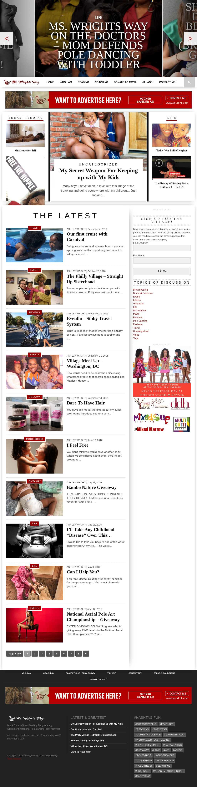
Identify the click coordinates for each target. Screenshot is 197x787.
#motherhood (164, 760)
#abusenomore (164, 755)
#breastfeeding (145, 724)
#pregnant (142, 771)
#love (156, 750)
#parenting (142, 776)
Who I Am (66, 82)
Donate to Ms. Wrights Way (80, 673)
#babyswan (159, 729)
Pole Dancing (140, 321)
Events (136, 296)
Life (135, 307)
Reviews (137, 324)
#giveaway (142, 750)
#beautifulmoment (147, 745)
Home (50, 82)
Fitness (137, 300)
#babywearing (172, 745)
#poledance (143, 755)
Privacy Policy (98, 679)
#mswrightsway (174, 734)
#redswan (142, 729)
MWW (136, 314)
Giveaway (138, 303)
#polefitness (144, 765)
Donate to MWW (125, 82)
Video (136, 334)
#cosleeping (143, 760)
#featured (167, 724)
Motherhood (139, 310)
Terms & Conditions (164, 673)
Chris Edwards (14, 759)
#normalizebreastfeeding (152, 740)
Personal (138, 317)
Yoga (136, 338)
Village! (147, 82)
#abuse (177, 750)
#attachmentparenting (168, 771)
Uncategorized (141, 331)
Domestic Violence (143, 293)
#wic (166, 750)
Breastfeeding (140, 289)
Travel (136, 328)
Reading (83, 82)
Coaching (101, 82)
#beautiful (163, 765)
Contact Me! (167, 82)
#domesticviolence (148, 734)
